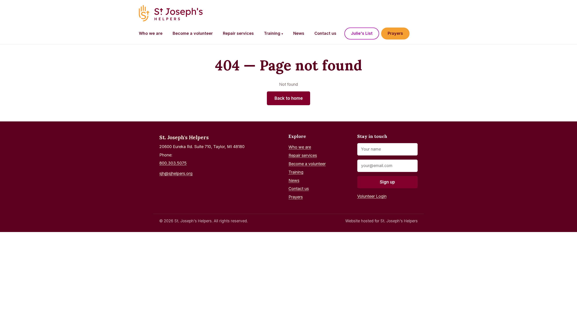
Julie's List (362, 33)
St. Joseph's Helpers (184, 137)
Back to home (289, 98)
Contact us (325, 33)
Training (273, 33)
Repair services (238, 33)
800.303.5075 (173, 163)
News (298, 33)
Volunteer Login (372, 196)
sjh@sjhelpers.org (175, 173)
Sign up (387, 182)
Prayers (395, 33)
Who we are (151, 33)
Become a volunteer (193, 33)
